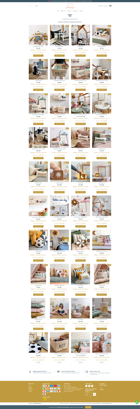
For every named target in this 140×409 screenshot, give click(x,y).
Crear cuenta (100, 5)
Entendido (88, 407)
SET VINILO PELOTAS (80, 46)
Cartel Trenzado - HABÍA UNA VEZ (59, 217)
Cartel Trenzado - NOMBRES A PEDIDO (80, 217)
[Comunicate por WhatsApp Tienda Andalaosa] (137, 402)
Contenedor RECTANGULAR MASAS (59, 80)
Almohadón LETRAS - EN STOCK (102, 251)
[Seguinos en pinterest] (92, 386)
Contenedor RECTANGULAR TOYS (59, 114)
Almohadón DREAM (38, 183)
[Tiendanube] (34, 403)
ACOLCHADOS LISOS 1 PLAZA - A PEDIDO (38, 148)
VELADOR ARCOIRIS (102, 183)
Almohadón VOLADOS (38, 319)
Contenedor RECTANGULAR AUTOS (59, 353)
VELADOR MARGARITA (59, 183)
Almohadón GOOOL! (38, 80)
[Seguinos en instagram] (86, 386)
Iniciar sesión (105, 5)
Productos (63, 10)
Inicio (58, 10)
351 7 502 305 (68, 385)
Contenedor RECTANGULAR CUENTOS (102, 80)
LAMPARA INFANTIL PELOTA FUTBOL (59, 251)
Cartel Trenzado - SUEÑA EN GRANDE (38, 217)
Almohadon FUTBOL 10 (59, 46)
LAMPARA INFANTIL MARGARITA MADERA (101, 353)
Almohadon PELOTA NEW (102, 46)
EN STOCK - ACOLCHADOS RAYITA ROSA (81, 353)
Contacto (81, 10)
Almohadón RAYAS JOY (80, 251)
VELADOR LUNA (80, 183)
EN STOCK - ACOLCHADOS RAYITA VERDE (80, 114)
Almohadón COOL (81, 285)
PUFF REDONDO (80, 319)
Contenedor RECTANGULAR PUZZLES (81, 80)
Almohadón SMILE (38, 285)
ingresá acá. (99, 403)
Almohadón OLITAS (80, 148)
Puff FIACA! (59, 319)
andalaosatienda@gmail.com (71, 387)
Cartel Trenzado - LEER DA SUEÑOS (102, 217)
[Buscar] (36, 6)
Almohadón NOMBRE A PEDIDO (38, 46)
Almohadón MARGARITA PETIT (59, 285)
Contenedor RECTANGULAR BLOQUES (38, 114)
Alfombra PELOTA (38, 353)
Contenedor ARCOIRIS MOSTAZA (101, 319)
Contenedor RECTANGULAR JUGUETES (59, 148)
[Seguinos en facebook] (89, 386)
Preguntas (69, 10)
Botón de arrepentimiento (107, 403)
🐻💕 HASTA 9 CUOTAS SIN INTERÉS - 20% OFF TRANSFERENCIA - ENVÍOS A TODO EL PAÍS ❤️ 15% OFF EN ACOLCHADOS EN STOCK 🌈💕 (70, 1)
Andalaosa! (75, 10)
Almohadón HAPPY (102, 285)
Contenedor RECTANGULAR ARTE (101, 114)
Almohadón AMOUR (101, 148)
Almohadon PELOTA (38, 251)
